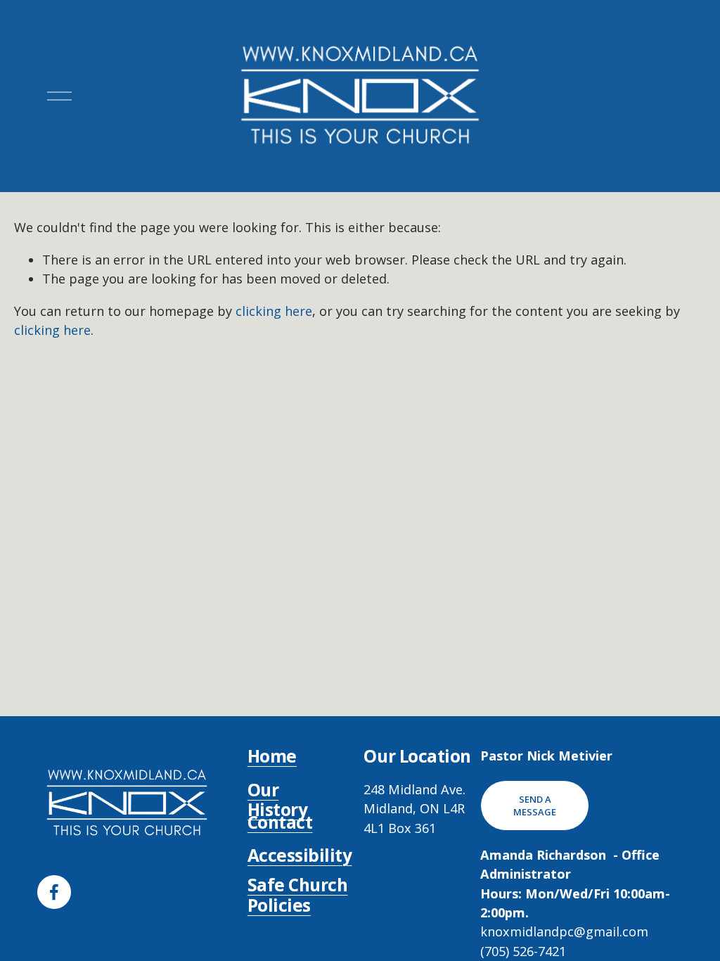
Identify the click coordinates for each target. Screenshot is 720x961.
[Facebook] (54, 892)
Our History (278, 800)
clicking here (274, 311)
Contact (280, 823)
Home (272, 756)
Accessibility (300, 856)
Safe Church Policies (298, 895)
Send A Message (534, 805)
